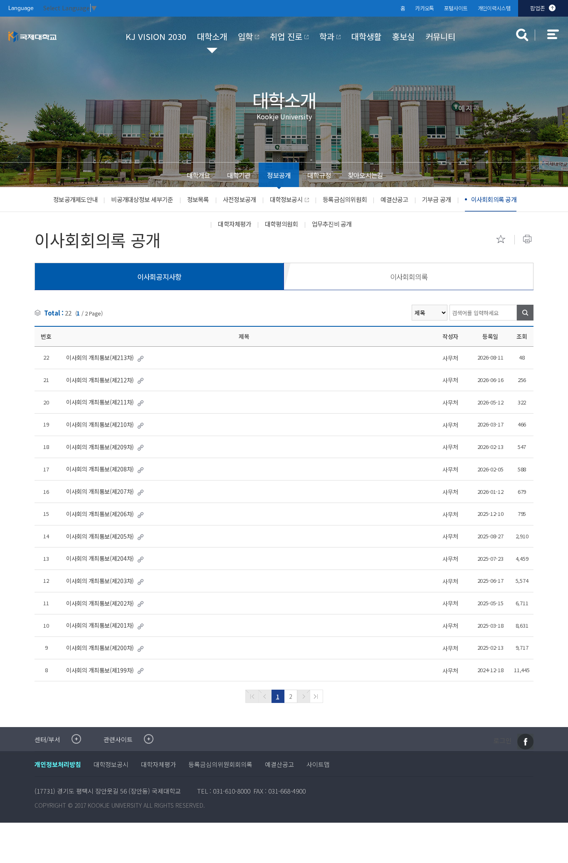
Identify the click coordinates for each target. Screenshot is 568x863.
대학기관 (239, 175)
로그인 (502, 741)
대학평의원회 (281, 223)
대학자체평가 (234, 223)
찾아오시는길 (365, 175)
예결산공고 (394, 199)
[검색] (525, 313)
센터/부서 (47, 739)
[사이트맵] (557, 40)
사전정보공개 (239, 199)
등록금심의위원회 (345, 199)
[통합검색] (522, 35)
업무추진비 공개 (332, 223)
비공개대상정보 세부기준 (142, 199)
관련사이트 (118, 739)
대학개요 (198, 175)
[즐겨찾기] (500, 239)
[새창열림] (525, 742)
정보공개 (279, 175)
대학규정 (319, 175)
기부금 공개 (436, 199)
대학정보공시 (286, 199)
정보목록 (198, 199)
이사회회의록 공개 (493, 199)
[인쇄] (527, 239)
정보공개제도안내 (75, 199)
